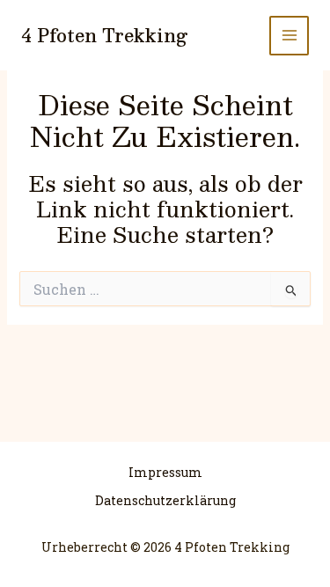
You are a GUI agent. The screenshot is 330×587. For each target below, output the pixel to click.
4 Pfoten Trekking (104, 35)
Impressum (165, 472)
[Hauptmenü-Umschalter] (289, 35)
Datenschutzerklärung (165, 500)
